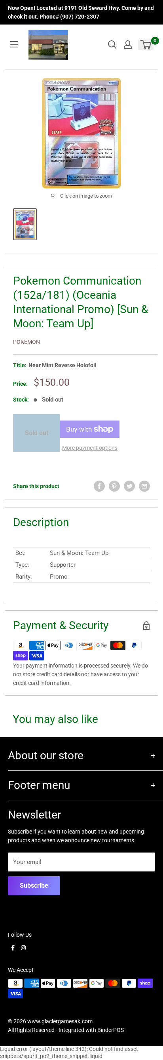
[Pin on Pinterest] (114, 486)
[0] (146, 45)
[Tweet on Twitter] (129, 486)
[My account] (128, 44)
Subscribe (34, 885)
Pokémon (26, 342)
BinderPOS (110, 1030)
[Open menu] (14, 44)
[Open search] (112, 44)
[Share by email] (144, 486)
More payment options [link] (90, 448)
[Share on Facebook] (99, 486)
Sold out (36, 433)
